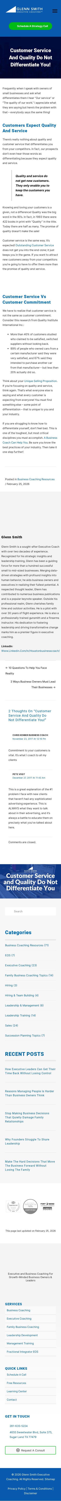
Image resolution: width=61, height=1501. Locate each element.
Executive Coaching (18, 965)
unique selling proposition (40, 381)
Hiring (9, 985)
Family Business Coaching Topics (26, 975)
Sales (8, 1025)
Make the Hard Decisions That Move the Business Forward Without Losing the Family (30, 1165)
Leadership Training (17, 1015)
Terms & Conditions (40, 1488)
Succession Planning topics (22, 1035)
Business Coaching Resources (36, 479)
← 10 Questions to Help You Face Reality (26, 668)
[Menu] (55, 11)
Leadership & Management (22, 1005)
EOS (8, 955)
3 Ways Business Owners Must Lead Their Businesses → (33, 682)
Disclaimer (30, 1493)
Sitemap (50, 1479)
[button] (26, 1289)
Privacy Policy (17, 1488)
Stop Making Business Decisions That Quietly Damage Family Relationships (27, 1117)
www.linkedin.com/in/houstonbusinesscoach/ (30, 650)
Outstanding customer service (35, 245)
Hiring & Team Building (19, 995)
